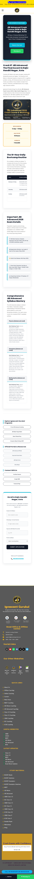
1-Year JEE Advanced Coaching (17, 427)
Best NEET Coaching (20, 672)
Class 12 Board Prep (17, 436)
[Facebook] (17, 649)
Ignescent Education (7, 672)
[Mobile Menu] (3, 10)
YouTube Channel (17, 474)
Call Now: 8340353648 (18, 2)
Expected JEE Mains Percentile (13, 528)
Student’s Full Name (11, 510)
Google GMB (17, 479)
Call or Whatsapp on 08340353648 (17, 871)
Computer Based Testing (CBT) (17, 441)
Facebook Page (17, 483)
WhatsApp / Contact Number (13, 519)
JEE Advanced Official (17, 450)
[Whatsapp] (13, 649)
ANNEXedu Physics (13, 671)
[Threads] (20, 649)
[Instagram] (6, 649)
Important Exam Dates (17, 455)
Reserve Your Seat (17, 45)
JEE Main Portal (17, 460)
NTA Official (17, 464)
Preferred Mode (10, 537)
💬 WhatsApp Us (25, 876)
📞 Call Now (8, 876)
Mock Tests (27, 671)
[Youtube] (10, 649)
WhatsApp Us (17, 51)
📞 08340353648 (17, 559)
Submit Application (17, 547)
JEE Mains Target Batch (17, 431)
